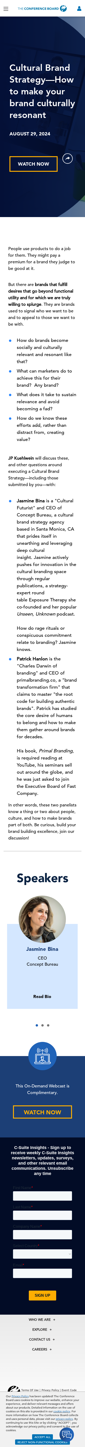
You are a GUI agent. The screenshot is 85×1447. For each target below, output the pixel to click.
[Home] (42, 8)
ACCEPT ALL (42, 1437)
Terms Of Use (30, 1390)
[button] (37, 1025)
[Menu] (6, 8)
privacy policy (64, 1419)
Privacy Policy (20, 1396)
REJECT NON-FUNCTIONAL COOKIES (42, 1442)
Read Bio (42, 996)
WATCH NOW (33, 164)
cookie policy (61, 1411)
